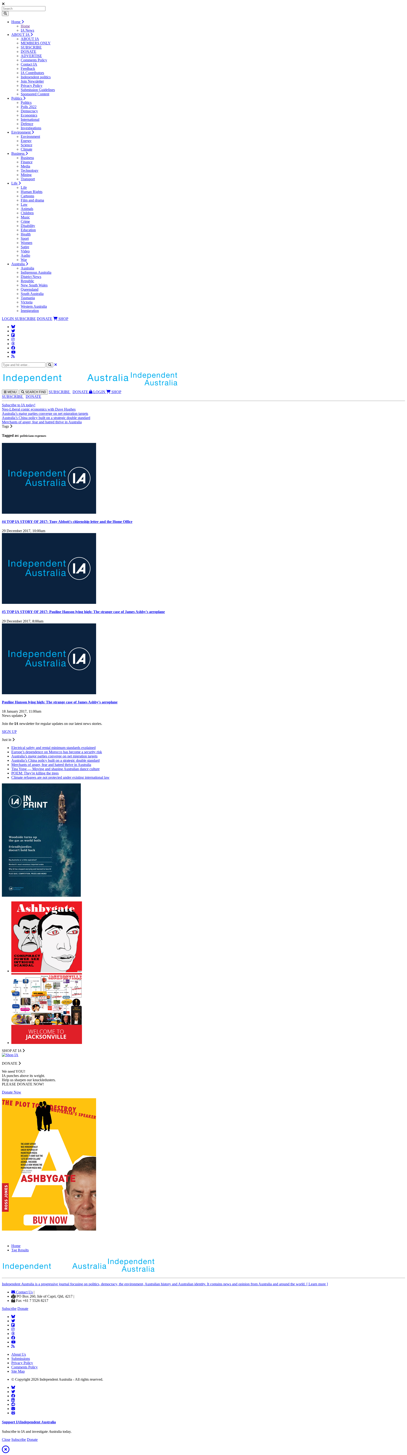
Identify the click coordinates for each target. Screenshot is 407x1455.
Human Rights (31, 192)
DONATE (28, 52)
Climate (26, 149)
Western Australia (34, 306)
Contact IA (29, 64)
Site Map (18, 1371)
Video (25, 251)
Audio (25, 255)
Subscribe (9, 1309)
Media (25, 166)
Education (28, 230)
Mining (26, 175)
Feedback (28, 69)
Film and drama (32, 200)
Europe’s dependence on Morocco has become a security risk (56, 752)
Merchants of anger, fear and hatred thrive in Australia (42, 422)
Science (26, 145)
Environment (21, 132)
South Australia (32, 294)
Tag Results (20, 1250)
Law (24, 204)
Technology (29, 170)
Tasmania (28, 298)
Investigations (31, 128)
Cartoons (27, 196)
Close (6, 1440)
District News (31, 277)
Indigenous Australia (36, 272)
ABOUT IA (20, 35)
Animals (27, 209)
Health (26, 234)
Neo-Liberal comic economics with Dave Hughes (39, 409)
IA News (27, 30)
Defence (27, 124)
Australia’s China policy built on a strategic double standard (46, 418)
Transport (28, 179)
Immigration (30, 311)
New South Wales (34, 285)
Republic (27, 281)
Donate (22, 1309)
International (30, 120)
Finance (27, 162)
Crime (25, 221)
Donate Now (11, 1092)
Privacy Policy (31, 86)
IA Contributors (32, 73)
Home (16, 22)
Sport (25, 238)
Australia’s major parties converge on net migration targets (45, 414)
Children (27, 213)
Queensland (29, 289)
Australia (18, 264)
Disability (28, 226)
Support (29, 1422)
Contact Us (24, 1292)
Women (26, 243)
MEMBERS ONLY (36, 43)
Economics (29, 115)
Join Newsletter (32, 81)
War (24, 260)
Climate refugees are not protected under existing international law (60, 777)
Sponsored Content (35, 94)
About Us (18, 1354)
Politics (17, 98)
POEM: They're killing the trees (35, 773)
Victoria (27, 302)
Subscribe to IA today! (18, 405)
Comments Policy (34, 60)
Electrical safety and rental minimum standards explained (53, 748)
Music (25, 217)
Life (14, 183)
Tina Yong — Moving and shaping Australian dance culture (55, 769)
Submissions (20, 1359)
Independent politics (36, 77)
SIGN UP (9, 732)
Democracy (29, 111)
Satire (25, 247)
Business (18, 153)
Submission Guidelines (38, 90)
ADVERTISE (31, 56)
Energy (26, 141)
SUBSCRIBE (31, 47)
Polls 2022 (29, 107)
